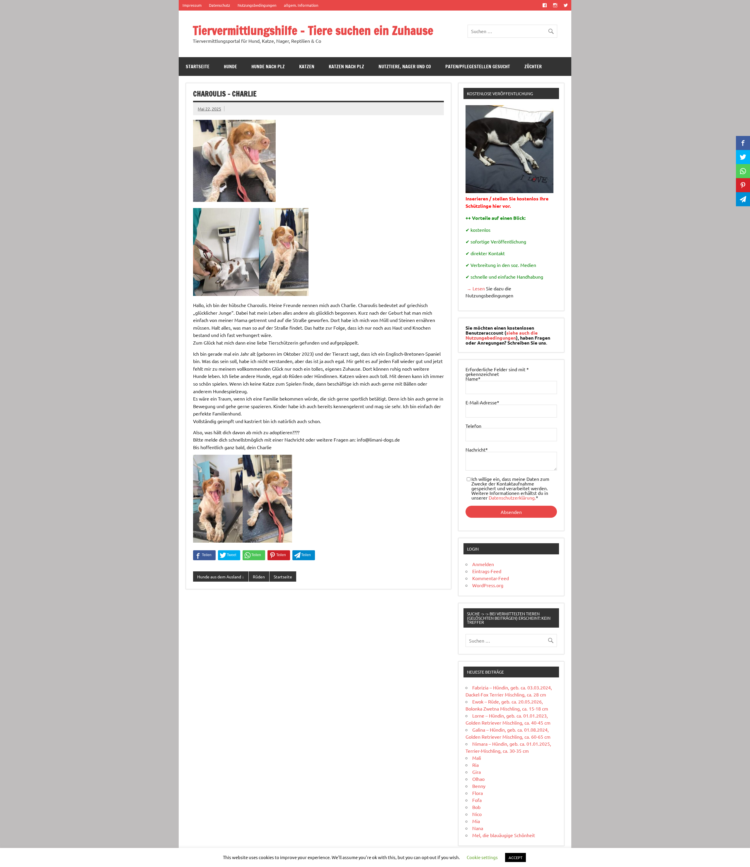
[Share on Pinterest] (278, 555)
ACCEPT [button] (515, 857)
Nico (477, 814)
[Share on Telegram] (303, 555)
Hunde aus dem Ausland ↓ (220, 576)
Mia (476, 821)
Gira (476, 772)
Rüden (259, 576)
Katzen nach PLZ (346, 66)
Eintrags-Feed (486, 571)
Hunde (230, 66)
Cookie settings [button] (482, 857)
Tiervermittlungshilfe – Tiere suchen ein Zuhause (313, 30)
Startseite (197, 66)
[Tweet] (229, 555)
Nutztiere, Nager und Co (405, 66)
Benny (478, 786)
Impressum (192, 5)
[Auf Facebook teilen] (204, 555)
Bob (476, 807)
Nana (477, 828)
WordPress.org (487, 585)
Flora (477, 793)
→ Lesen (475, 288)
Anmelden (483, 564)
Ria (475, 765)
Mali (476, 758)
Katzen (306, 66)
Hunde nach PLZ (268, 66)
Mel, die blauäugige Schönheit (503, 835)
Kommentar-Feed (490, 578)
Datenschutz (219, 5)
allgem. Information (301, 5)
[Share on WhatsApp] (254, 555)
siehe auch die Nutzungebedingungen (502, 335)
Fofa (477, 800)
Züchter (533, 66)
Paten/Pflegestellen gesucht (477, 66)
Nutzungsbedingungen (257, 5)
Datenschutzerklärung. (512, 497)
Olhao (478, 779)
